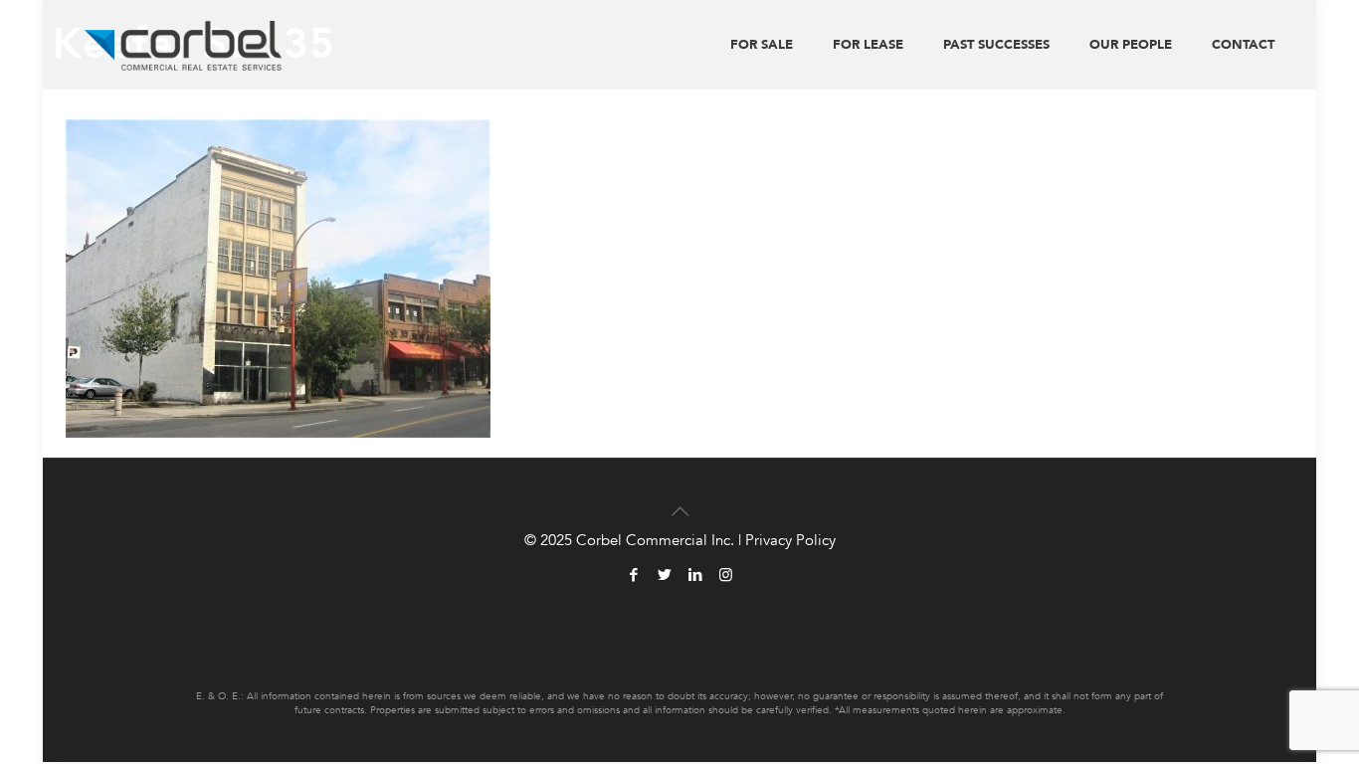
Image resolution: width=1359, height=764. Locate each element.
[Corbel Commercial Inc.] (184, 45)
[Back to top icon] (679, 499)
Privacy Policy (790, 540)
